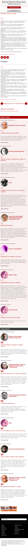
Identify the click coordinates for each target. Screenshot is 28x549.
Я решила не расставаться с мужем (10, 317)
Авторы (16, 526)
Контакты (3, 526)
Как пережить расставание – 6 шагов (11, 486)
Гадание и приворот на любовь (8, 243)
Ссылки (16, 532)
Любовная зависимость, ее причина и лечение (13, 373)
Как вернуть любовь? (6, 304)
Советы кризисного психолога (8, 331)
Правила (3, 530)
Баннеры (3, 532)
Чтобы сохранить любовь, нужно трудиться (12, 456)
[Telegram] (7, 57)
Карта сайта (17, 533)
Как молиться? (4, 529)
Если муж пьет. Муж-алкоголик (8, 120)
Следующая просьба (20, 103)
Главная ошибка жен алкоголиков (10, 133)
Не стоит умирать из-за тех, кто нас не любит (13, 430)
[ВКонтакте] (2, 57)
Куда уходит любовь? (6, 443)
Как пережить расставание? (7, 473)
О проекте (3, 533)
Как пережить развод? (6, 146)
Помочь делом (4, 535)
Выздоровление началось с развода (11, 282)
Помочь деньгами (18, 525)
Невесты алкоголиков (7, 225)
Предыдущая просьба (8, 103)
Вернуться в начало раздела (7, 108)
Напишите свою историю (8, 13)
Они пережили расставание (7, 417)
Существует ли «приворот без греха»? (11, 256)
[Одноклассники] (5, 57)
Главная (2, 525)
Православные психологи (19, 529)
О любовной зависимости (8, 403)
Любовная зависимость (6, 360)
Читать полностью (4, 356)
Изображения (17, 530)
